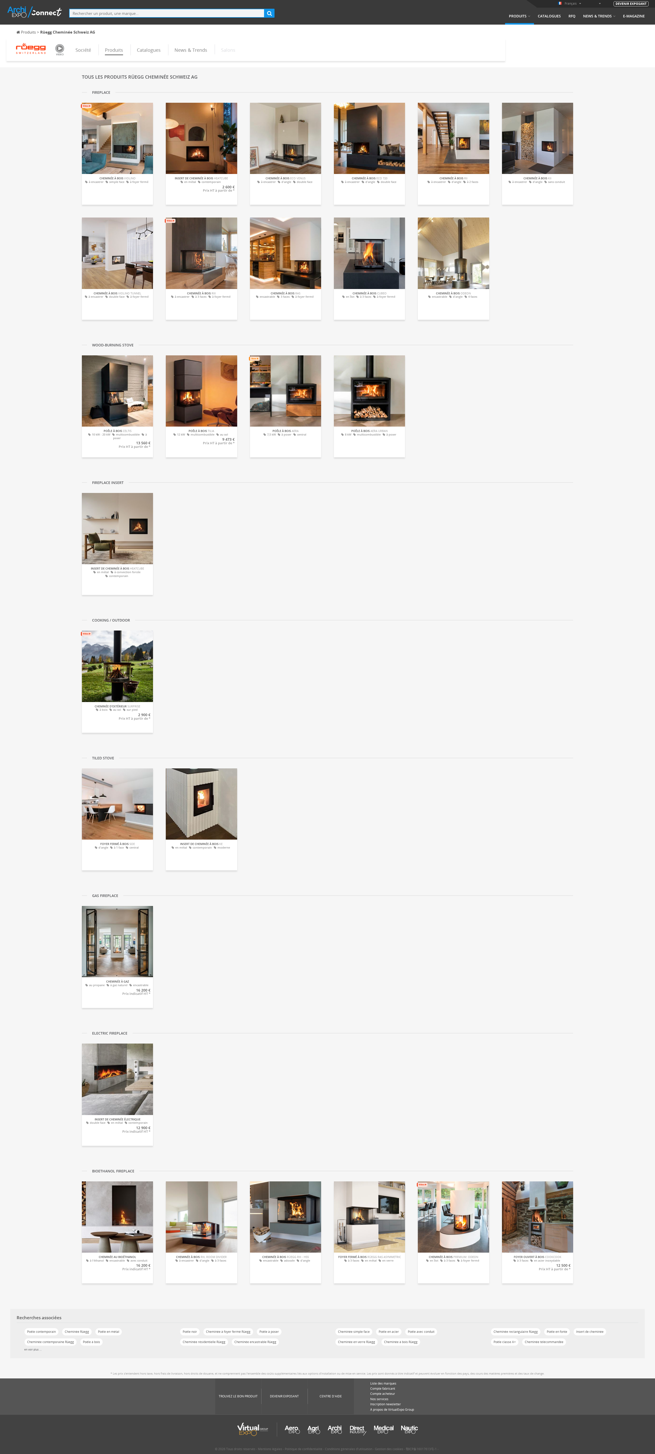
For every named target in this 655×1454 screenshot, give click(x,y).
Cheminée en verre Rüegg (356, 1342)
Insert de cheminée (590, 1331)
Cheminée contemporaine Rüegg (50, 1342)
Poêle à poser (269, 1331)
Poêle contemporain (41, 1331)
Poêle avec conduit (421, 1331)
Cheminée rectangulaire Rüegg (516, 1331)
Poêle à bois (91, 1342)
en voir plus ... (33, 1349)
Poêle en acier (389, 1331)
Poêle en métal (108, 1331)
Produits (518, 16)
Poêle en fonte (557, 1331)
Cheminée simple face (354, 1331)
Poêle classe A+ (505, 1342)
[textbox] (167, 13)
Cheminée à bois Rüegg (401, 1342)
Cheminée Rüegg (77, 1331)
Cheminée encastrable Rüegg (255, 1342)
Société (83, 50)
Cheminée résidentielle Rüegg (204, 1342)
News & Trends (597, 16)
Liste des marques (383, 1383)
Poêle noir (190, 1331)
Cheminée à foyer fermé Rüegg (228, 1331)
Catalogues (549, 16)
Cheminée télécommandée (544, 1342)
